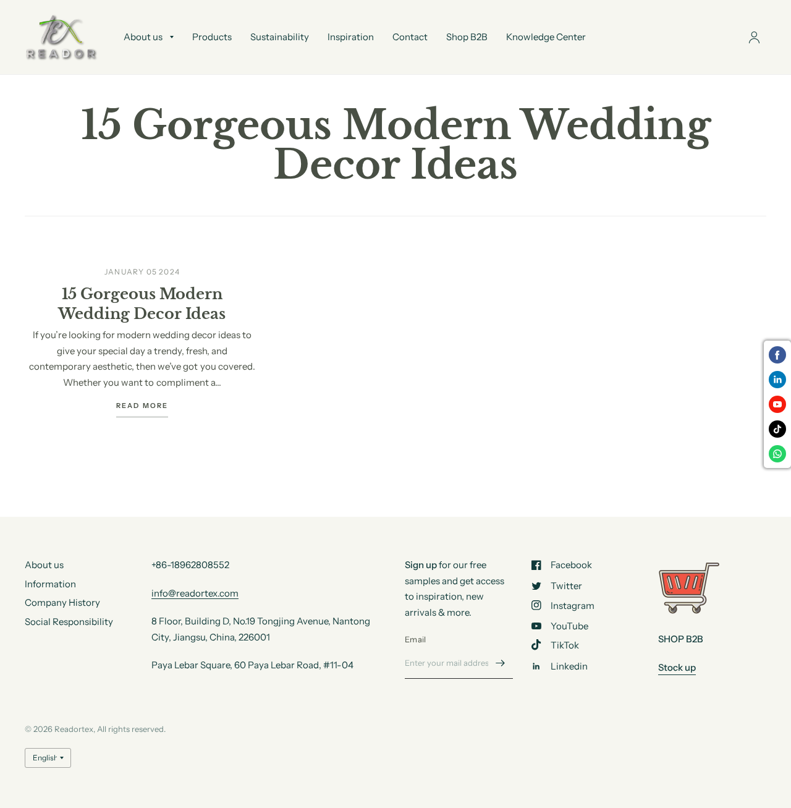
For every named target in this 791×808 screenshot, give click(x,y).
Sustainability (279, 37)
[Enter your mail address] (500, 663)
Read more (142, 406)
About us (143, 37)
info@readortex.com (195, 593)
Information (50, 584)
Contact (410, 37)
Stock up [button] (677, 667)
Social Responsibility (69, 621)
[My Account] (754, 37)
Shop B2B (467, 37)
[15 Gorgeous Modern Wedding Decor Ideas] (142, 242)
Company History (62, 602)
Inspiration (351, 37)
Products (212, 37)
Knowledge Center (546, 37)
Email (415, 639)
